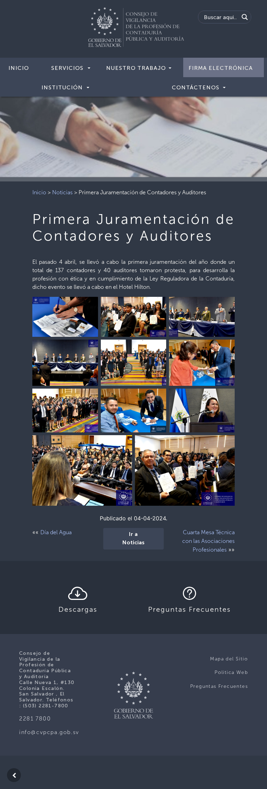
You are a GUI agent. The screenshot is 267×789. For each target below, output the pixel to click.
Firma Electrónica (220, 68)
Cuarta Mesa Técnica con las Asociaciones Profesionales (208, 541)
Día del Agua (56, 532)
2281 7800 (35, 718)
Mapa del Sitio (229, 659)
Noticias (62, 192)
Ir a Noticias (133, 539)
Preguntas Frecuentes (219, 686)
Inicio (18, 68)
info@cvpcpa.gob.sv (49, 732)
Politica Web (231, 672)
